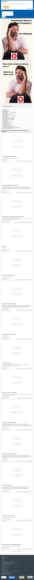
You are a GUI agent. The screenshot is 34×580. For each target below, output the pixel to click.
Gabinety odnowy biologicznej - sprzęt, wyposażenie (11, 127)
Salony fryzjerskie (5, 111)
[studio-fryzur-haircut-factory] (17, 503)
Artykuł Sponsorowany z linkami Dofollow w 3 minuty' (10, 562)
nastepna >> (20, 551)
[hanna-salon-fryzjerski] (17, 473)
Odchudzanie (5, 122)
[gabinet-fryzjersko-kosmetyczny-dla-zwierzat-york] (17, 204)
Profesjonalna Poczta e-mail (6, 566)
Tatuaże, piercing (5, 120)
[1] (14, 551)
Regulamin (3, 556)
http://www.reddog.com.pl (6, 249)
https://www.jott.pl (5, 159)
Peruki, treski (5, 110)
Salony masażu (5, 113)
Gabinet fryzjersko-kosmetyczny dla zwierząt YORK (13, 216)
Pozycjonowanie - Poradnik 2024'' (7, 563)
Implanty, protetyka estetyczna (8, 128)
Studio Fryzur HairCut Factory (8, 515)
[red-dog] (17, 234)
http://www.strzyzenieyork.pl (6, 220)
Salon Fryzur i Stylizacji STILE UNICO (10, 185)
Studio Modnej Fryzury (7, 363)
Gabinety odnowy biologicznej (7, 126)
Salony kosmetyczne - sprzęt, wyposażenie (10, 115)
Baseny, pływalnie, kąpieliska (7, 121)
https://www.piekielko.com (6, 396)
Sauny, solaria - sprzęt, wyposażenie (9, 117)
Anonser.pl (3, 565)
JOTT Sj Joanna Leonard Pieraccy (9, 156)
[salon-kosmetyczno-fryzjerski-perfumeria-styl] (17, 441)
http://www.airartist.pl (5, 428)
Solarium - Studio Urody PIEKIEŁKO (9, 392)
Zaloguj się (30, 8)
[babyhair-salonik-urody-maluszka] (17, 291)
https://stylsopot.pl (5, 459)
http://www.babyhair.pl (5, 308)
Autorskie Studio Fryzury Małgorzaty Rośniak (11, 544)
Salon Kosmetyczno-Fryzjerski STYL (9, 453)
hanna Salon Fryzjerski (6, 485)
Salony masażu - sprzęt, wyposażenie (9, 114)
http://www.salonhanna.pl (5, 490)
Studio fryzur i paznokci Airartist (9, 422)
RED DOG (4, 246)
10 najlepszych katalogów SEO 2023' (7, 561)
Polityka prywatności (5, 557)
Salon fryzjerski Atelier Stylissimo (9, 334)
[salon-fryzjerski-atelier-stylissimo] (17, 322)
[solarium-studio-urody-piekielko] (17, 380)
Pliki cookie (3, 558)
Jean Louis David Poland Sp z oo (9, 275)
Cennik (3, 559)
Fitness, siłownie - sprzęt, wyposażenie (9, 125)
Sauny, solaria (5, 116)
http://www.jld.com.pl (5, 278)
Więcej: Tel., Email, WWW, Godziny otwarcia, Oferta (25, 192)
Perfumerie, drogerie (6, 109)
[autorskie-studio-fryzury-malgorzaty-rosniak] (17, 532)
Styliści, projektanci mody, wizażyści (9, 119)
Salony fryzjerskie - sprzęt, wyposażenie (9, 112)
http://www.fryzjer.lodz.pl (5, 547)
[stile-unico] (17, 173)
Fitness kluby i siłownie (6, 124)
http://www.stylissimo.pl (5, 337)
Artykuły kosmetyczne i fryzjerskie (8, 118)
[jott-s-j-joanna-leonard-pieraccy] (17, 144)
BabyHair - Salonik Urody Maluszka (9, 303)
